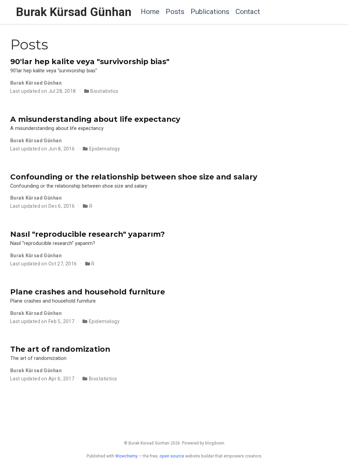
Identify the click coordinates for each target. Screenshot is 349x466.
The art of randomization (60, 349)
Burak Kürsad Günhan (74, 12)
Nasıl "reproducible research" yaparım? (87, 234)
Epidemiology (104, 148)
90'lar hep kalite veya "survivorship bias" (89, 61)
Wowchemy (126, 456)
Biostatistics (104, 91)
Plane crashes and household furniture (87, 291)
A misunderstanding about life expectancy (95, 119)
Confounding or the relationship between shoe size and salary (133, 176)
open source (172, 456)
